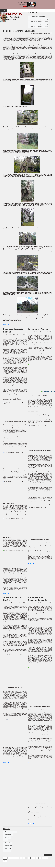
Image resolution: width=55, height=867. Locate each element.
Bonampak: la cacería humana (13, 330)
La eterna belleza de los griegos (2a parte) (39, 24)
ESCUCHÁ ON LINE (39, 1)
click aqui (26, 4)
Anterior (11, 858)
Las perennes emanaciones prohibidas (38, 16)
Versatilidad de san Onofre (12, 598)
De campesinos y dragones (10, 831)
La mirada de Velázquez (39, 329)
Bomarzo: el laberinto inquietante (19, 30)
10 (39, 858)
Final (5, 860)
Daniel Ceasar (8, 848)
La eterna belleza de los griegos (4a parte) (39, 19)
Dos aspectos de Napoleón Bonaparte (37, 598)
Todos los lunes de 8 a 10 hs (22, 2)
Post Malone (7, 837)
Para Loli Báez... (8, 834)
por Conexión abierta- (22, 4)
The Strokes (7, 851)
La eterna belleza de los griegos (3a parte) (39, 21)
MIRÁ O (34, 1)
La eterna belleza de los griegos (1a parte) (39, 26)
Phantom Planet (8, 842)
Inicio (5, 858)
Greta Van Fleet (8, 845)
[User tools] (51, 33)
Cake (6, 840)
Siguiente (45, 858)
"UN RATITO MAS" (45, 1)
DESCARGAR (25, 6)
